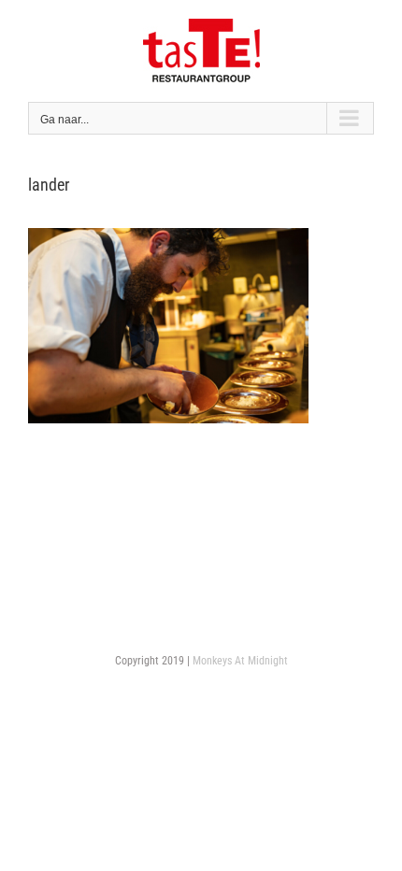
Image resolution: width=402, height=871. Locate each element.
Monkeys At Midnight (240, 660)
